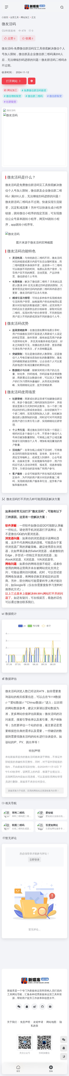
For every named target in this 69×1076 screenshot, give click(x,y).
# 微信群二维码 (34, 96)
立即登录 (34, 859)
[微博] (34, 1006)
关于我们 (12, 1022)
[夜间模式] (63, 1056)
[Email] (50, 1006)
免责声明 (25, 1022)
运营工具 (14, 17)
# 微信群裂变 (54, 96)
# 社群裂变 (10, 101)
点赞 (11, 38)
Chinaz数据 (34, 702)
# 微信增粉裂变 (12, 96)
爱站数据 (16, 702)
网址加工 (25, 17)
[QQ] (27, 1006)
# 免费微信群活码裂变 (34, 90)
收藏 (29, 38)
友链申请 (38, 1022)
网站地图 (51, 1022)
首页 (6, 17)
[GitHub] (42, 1006)
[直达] (31, 814)
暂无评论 (11, 838)
